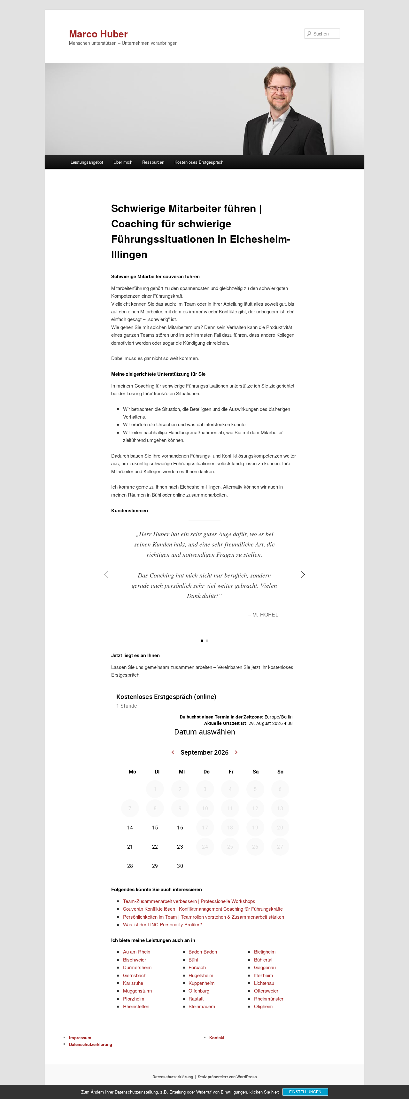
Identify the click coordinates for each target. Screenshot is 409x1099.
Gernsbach (134, 975)
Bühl (193, 959)
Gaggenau (265, 967)
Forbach (197, 967)
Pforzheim (133, 998)
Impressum (80, 1037)
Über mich (122, 162)
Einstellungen (305, 1092)
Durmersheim (137, 967)
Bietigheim (265, 951)
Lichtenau (264, 982)
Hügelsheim (201, 975)
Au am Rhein (136, 951)
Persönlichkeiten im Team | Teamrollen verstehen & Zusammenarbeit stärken (203, 916)
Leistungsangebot (87, 162)
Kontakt (216, 1037)
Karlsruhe (133, 982)
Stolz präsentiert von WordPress (227, 1076)
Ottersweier (266, 990)
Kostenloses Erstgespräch (198, 162)
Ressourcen (153, 162)
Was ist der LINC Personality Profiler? (162, 924)
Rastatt (196, 998)
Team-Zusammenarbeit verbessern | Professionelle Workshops (189, 901)
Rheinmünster (268, 998)
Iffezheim (263, 975)
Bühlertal (263, 959)
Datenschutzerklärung (90, 1044)
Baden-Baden (203, 951)
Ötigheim (263, 1006)
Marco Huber (98, 33)
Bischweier (134, 959)
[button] (202, 641)
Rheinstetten (136, 1006)
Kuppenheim (202, 982)
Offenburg (199, 990)
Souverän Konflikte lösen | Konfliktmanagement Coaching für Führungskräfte (203, 908)
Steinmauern (202, 1006)
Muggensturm (137, 990)
